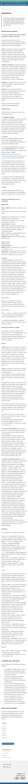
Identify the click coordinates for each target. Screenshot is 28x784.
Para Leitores (5, 753)
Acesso (4, 23)
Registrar (22, 23)
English (4, 728)
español (4, 731)
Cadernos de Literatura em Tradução (15, 4)
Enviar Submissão (8, 743)
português (4, 737)
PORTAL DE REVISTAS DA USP (8, 1)
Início (3, 9)
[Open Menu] (1, 4)
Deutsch (4, 726)
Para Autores (5, 755)
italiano (4, 735)
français (4, 733)
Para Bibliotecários (6, 757)
